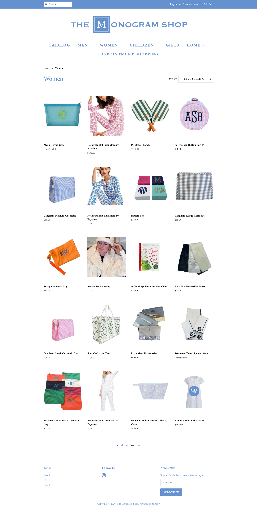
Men (83, 45)
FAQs (46, 480)
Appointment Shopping (130, 54)
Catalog (59, 45)
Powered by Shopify (150, 503)
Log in (173, 4)
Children (142, 45)
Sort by (173, 78)
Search (47, 475)
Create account (191, 4)
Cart (210, 4)
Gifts (172, 45)
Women (109, 45)
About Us (48, 485)
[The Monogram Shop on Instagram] (104, 475)
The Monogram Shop (127, 503)
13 (139, 444)
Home (194, 45)
